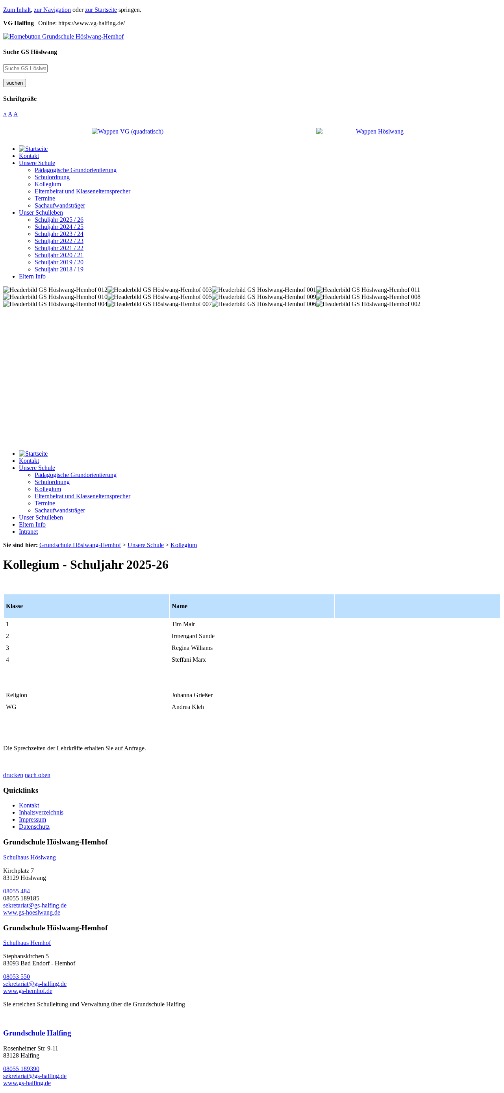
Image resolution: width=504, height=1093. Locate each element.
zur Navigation (52, 9)
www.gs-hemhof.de (27, 990)
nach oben (37, 775)
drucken (13, 775)
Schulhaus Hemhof (27, 942)
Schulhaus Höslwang (29, 857)
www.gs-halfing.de (27, 1083)
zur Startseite (101, 9)
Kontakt (29, 805)
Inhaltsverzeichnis (41, 812)
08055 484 (16, 891)
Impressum (32, 819)
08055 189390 (21, 1068)
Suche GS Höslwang (30, 51)
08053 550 (16, 976)
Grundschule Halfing (37, 1033)
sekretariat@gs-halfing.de (35, 905)
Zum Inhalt (17, 9)
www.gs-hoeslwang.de (31, 912)
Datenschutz (34, 826)
